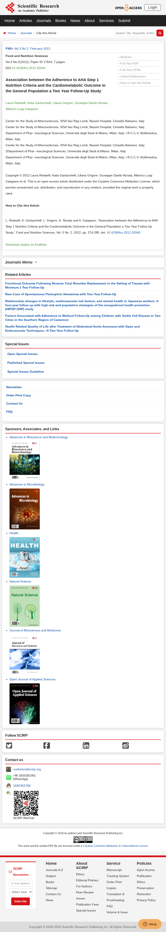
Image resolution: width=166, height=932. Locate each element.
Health (14, 533)
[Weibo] (125, 745)
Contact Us (14, 403)
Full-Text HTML (129, 70)
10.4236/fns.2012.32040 (28, 68)
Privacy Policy (146, 900)
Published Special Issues (26, 362)
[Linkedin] (86, 745)
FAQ (9, 411)
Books (60, 21)
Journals (43, 21)
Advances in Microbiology (27, 484)
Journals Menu (20, 262)
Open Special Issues (22, 354)
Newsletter (14, 387)
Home (10, 21)
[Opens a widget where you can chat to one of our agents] (150, 924)
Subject (51, 876)
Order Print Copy (18, 395)
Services (106, 21)
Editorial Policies (87, 880)
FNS (9, 48)
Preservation (145, 888)
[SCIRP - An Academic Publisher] (32, 7)
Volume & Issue (117, 912)
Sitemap (51, 888)
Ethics (80, 874)
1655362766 (21, 785)
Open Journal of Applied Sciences (33, 679)
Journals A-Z (54, 870)
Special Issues (86, 910)
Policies (144, 863)
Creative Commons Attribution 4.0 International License (115, 845)
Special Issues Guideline (25, 371)
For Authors (84, 886)
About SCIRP (82, 865)
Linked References (132, 76)
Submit (124, 21)
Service (113, 863)
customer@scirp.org (27, 769)
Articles (25, 21)
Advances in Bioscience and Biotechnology (39, 437)
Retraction (144, 894)
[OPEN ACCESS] (128, 7)
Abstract (124, 57)
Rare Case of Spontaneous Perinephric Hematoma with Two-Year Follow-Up (60, 294)
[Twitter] (9, 745)
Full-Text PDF (128, 63)
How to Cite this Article (134, 83)
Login (152, 7)
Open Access (146, 870)
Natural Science (20, 581)
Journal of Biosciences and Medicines (35, 630)
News (75, 21)
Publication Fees (87, 904)
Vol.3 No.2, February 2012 (32, 48)
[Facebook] (46, 745)
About (90, 21)
